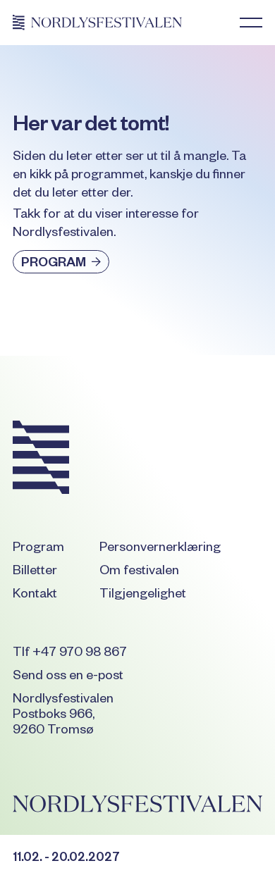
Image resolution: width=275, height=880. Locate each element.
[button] (251, 22)
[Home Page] (97, 22)
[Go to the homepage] (41, 460)
